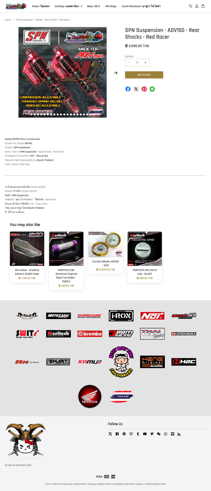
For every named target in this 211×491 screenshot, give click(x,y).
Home (8, 19)
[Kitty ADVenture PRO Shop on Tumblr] (138, 435)
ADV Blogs (110, 6)
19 (91, 114)
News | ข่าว (93, 6)
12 (68, 114)
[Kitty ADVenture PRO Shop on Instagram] (131, 435)
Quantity (129, 56)
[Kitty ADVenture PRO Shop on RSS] (179, 435)
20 (94, 114)
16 (81, 114)
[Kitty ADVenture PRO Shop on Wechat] (158, 435)
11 (64, 114)
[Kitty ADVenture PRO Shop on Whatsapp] (165, 435)
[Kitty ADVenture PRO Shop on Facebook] (117, 435)
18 (87, 114)
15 (77, 114)
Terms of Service (52, 484)
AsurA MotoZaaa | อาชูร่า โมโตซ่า (141, 6)
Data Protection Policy (156, 484)
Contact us (140, 484)
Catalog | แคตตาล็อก (67, 6)
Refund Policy (81, 484)
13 (71, 114)
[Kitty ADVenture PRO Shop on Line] (172, 435)
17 (84, 114)
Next (116, 73)
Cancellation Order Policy (123, 484)
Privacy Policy (67, 484)
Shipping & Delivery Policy (99, 484)
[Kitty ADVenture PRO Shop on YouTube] (145, 435)
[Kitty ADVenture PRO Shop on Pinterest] (124, 435)
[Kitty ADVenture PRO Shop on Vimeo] (152, 435)
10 (61, 114)
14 (74, 114)
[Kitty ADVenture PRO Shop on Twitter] (110, 435)
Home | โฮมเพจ (40, 6)
